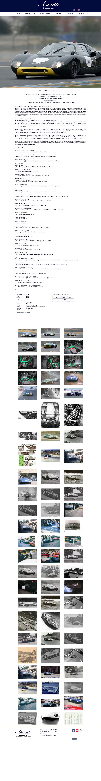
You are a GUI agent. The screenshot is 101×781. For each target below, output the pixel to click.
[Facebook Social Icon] (73, 730)
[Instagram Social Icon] (80, 730)
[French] (74, 10)
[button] (63, 297)
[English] (78, 10)
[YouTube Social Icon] (77, 730)
